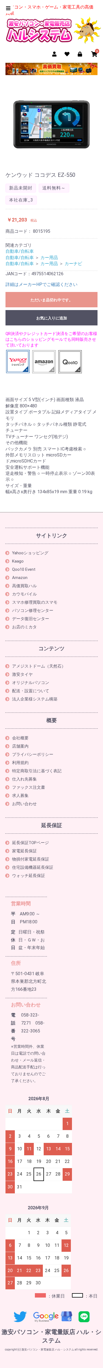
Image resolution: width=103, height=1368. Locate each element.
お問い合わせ (24, 803)
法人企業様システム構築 (34, 699)
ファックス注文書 (28, 787)
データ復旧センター (30, 618)
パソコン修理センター (32, 610)
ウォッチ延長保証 (28, 875)
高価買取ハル (24, 585)
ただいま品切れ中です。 (51, 300)
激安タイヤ (22, 674)
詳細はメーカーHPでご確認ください (41, 284)
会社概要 (20, 738)
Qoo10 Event (23, 569)
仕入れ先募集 (24, 779)
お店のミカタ (24, 627)
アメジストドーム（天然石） (39, 666)
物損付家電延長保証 (30, 859)
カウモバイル (24, 594)
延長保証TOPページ (30, 842)
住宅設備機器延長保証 (32, 867)
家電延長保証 (24, 850)
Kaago (18, 561)
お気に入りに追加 (51, 318)
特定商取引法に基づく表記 (37, 770)
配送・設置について (30, 690)
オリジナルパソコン (30, 682)
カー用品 (49, 257)
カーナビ (73, 263)
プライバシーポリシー (32, 754)
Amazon (19, 577)
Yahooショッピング (30, 552)
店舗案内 (20, 746)
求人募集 (20, 795)
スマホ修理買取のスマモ (34, 602)
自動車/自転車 (19, 251)
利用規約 (20, 762)
